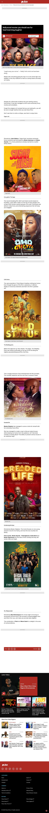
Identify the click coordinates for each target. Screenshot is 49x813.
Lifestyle (3, 782)
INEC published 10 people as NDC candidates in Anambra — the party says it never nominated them (40, 736)
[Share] (41, 36)
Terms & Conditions (6, 792)
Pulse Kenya (4, 801)
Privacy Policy (29, 788)
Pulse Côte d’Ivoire (6, 803)
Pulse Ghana (4, 799)
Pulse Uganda (29, 801)
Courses (28, 782)
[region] (24, 707)
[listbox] (24, 707)
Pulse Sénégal (29, 799)
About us (4, 788)
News (10, 731)
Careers (28, 780)
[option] (9, 707)
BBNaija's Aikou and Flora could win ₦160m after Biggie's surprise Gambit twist (15, 726)
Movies (11, 4)
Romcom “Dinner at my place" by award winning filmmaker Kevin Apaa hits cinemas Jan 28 (8, 711)
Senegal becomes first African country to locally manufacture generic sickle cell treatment (15, 736)
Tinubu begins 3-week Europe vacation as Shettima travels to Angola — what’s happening (40, 726)
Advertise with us (5, 790)
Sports (27, 777)
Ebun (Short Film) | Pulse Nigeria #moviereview (28, 687)
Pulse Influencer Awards (31, 792)
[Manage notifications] (46, 811)
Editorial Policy (29, 790)
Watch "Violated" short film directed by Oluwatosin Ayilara (23, 710)
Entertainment (6, 4)
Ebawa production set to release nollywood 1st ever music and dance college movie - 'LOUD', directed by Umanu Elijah (38, 711)
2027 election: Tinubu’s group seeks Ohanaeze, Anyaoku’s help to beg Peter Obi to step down (16, 745)
